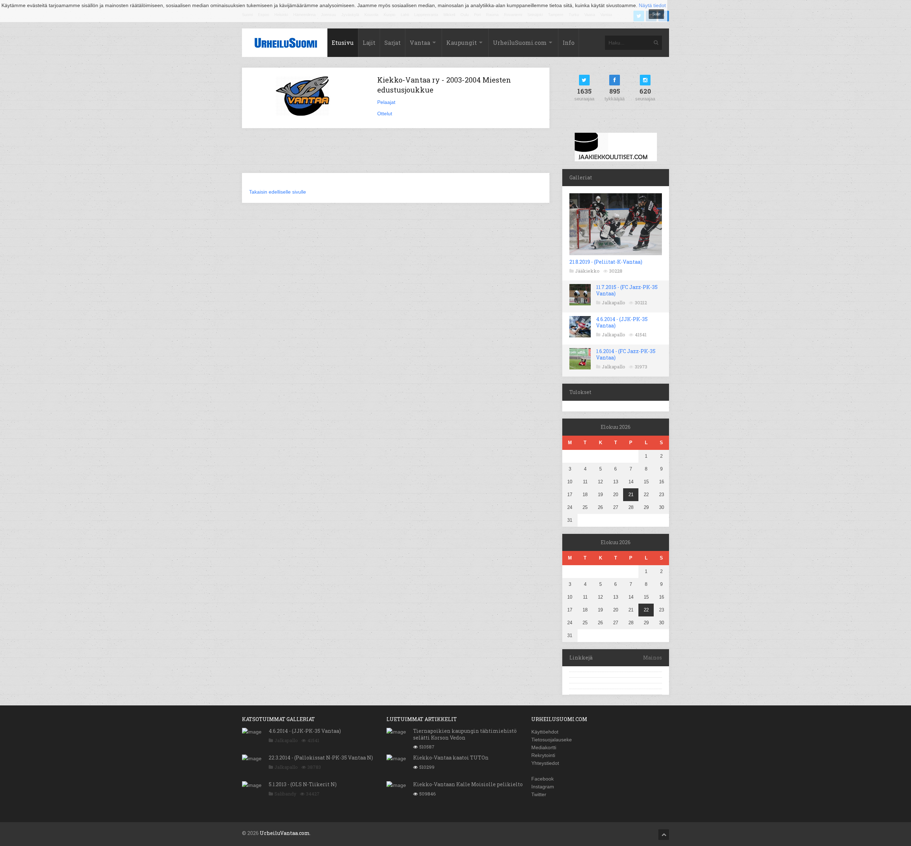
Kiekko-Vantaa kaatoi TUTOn (451, 757)
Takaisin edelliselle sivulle (277, 192)
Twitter (538, 794)
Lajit (369, 42)
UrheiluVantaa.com (285, 833)
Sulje (656, 14)
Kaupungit (461, 42)
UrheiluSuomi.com (520, 42)
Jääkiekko (587, 271)
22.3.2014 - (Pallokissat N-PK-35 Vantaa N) (321, 757)
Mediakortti (543, 747)
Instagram (542, 786)
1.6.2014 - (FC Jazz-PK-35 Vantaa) (625, 354)
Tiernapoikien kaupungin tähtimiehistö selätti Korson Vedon (465, 734)
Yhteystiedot (545, 763)
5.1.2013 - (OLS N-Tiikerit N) (303, 784)
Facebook (542, 779)
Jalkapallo (613, 302)
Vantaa (420, 42)
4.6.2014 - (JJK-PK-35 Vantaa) (622, 322)
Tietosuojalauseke (551, 739)
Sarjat (392, 42)
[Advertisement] (395, 155)
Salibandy (285, 793)
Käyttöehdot (544, 732)
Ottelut (384, 113)
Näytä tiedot (652, 5)
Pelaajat (386, 102)
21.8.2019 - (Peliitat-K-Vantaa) (605, 261)
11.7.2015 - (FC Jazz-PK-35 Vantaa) (627, 290)
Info (568, 42)
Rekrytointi (543, 755)
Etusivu (343, 42)
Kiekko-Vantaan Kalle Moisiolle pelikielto (468, 784)
